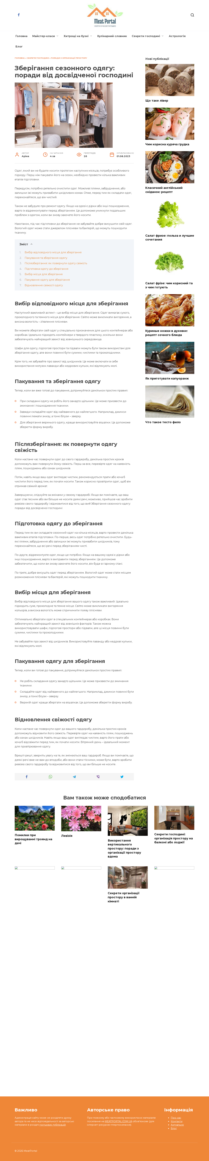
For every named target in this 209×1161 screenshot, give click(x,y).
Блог (19, 46)
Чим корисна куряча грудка (167, 144)
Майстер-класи (43, 36)
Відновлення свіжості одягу (44, 285)
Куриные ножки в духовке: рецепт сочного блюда (166, 333)
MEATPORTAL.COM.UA (118, 1121)
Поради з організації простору (69, 58)
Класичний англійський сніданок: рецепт (164, 190)
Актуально (177, 1124)
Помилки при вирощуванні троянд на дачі (33, 839)
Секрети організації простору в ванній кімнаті (123, 897)
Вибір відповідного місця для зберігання (53, 252)
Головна (21, 36)
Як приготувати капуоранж (167, 378)
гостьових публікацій (52, 1124)
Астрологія (177, 36)
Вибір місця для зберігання (44, 274)
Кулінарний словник (112, 36)
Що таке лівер (156, 100)
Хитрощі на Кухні (76, 36)
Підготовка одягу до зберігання (46, 268)
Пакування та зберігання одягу (46, 257)
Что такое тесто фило (163, 422)
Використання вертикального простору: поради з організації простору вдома (124, 848)
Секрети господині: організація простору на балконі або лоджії (173, 838)
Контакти (176, 1121)
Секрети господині (146, 36)
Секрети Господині (38, 58)
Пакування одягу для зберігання (47, 279)
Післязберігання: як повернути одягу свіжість (56, 263)
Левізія (66, 835)
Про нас (176, 1117)
